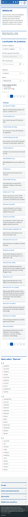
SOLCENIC (6, 446)
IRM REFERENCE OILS (9, 158)
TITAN (5, 458)
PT (6, 2)
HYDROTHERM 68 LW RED (10, 137)
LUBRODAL (6, 405)
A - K (2, 363)
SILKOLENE (6, 441)
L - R (2, 396)
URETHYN (6, 464)
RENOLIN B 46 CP (8, 277)
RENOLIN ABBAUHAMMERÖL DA (12, 229)
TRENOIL (6, 461)
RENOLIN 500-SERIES (9, 217)
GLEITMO (6, 392)
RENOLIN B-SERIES (8, 326)
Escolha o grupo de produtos (10, 53)
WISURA (6, 469)
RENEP (5, 419)
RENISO (5, 422)
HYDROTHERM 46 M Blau (10, 127)
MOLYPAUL (6, 410)
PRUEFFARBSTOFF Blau (9, 180)
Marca (4, 77)
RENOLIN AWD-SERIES (9, 263)
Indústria (5, 70)
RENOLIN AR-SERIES (8, 250)
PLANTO (6, 416)
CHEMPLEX (6, 380)
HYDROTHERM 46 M (9, 116)
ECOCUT (6, 386)
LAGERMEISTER (7, 399)
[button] (15, 2)
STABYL (5, 449)
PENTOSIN (6, 413)
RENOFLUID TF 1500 (8, 192)
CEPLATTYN (6, 377)
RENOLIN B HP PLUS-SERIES (11, 287)
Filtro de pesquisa (7, 61)
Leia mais (3, 515)
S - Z (2, 438)
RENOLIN (6, 430)
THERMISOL (7, 455)
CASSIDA (6, 374)
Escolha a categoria (8, 45)
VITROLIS (6, 467)
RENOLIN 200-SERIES (9, 204)
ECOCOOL (6, 383)
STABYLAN (6, 452)
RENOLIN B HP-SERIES (9, 303)
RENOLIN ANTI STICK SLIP (10, 240)
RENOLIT (6, 433)
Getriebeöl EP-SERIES (9, 106)
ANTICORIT (6, 369)
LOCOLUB (6, 402)
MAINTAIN (6, 408)
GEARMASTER (7, 389)
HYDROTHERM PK (8, 148)
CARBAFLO (6, 371)
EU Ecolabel (7, 87)
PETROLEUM (6, 169)
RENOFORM (7, 428)
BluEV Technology (9, 89)
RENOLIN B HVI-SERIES (9, 316)
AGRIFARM (6, 366)
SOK (5, 444)
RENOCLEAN (7, 425)
